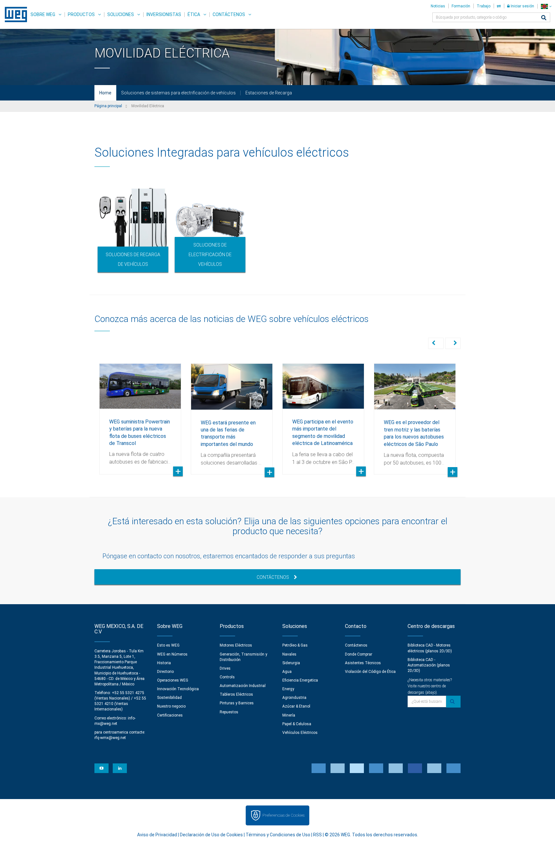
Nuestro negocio (171, 706)
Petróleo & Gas (295, 645)
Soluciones (120, 14)
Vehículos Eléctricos (300, 732)
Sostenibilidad (169, 697)
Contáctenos (229, 14)
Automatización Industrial (243, 685)
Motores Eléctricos (236, 645)
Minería (288, 715)
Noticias (438, 6)
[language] (546, 6)
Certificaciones (170, 715)
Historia (164, 663)
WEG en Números (172, 654)
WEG (13, 14)
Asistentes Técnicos (363, 663)
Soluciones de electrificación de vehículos (210, 254)
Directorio (165, 671)
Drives (225, 668)
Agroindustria (294, 697)
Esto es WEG (168, 645)
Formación (461, 6)
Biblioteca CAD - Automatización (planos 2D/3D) (429, 665)
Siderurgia (291, 663)
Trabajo (483, 6)
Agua (287, 671)
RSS (317, 834)
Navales (289, 654)
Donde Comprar (358, 654)
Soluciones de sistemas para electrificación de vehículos (178, 92)
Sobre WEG (43, 14)
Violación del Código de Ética (370, 671)
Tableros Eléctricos (236, 694)
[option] (133, 229)
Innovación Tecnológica (178, 689)
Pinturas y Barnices (237, 703)
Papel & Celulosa (296, 724)
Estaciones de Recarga (268, 92)
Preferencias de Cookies (283, 815)
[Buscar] (543, 18)
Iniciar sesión (522, 6)
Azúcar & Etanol (296, 706)
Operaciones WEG (172, 680)
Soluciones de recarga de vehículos (133, 259)
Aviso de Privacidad (157, 834)
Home (105, 92)
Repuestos (229, 712)
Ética (194, 14)
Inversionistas (163, 14)
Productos (81, 14)
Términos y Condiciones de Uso (278, 834)
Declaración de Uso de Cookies (211, 834)
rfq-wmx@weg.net (110, 737)
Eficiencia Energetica (300, 680)
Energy (288, 689)
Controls (227, 677)
